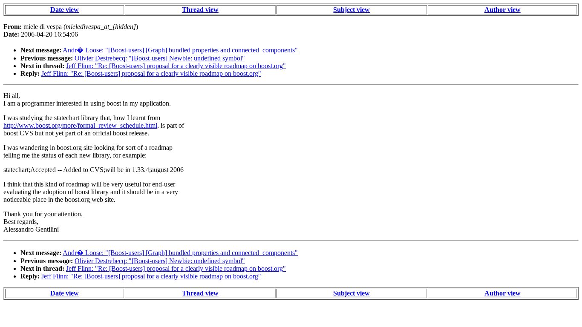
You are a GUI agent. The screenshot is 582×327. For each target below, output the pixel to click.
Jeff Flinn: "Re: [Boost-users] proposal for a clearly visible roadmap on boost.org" (176, 65)
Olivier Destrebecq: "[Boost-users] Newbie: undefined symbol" (160, 58)
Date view (64, 9)
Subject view (351, 9)
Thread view (200, 9)
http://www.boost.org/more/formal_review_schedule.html (80, 125)
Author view (502, 9)
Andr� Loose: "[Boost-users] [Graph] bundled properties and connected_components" (180, 50)
